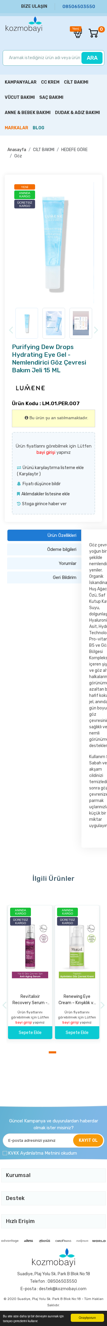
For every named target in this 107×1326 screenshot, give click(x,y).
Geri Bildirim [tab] (64, 577)
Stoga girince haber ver (44, 503)
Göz (18, 156)
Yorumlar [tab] (67, 563)
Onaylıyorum (87, 1317)
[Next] (96, 330)
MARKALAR (16, 127)
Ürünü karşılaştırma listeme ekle (53, 467)
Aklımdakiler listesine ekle (45, 494)
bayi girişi (46, 452)
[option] (53, 243)
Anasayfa (16, 149)
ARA (92, 58)
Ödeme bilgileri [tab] (61, 549)
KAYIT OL (88, 1140)
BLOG (38, 127)
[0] (90, 33)
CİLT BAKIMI (43, 149)
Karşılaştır (28, 474)
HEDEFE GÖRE (74, 149)
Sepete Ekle (30, 1032)
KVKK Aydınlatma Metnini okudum (42, 1153)
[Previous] (11, 330)
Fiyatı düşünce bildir (42, 483)
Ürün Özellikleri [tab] (61, 535)
